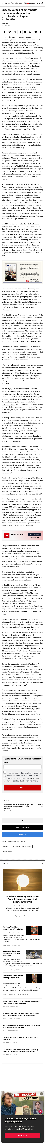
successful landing (9, 404)
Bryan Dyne (5, 23)
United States (7, 851)
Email (5, 763)
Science (5, 846)
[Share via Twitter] (9, 32)
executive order (30, 551)
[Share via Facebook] (4, 32)
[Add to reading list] (40, 32)
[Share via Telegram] (19, 32)
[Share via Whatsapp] (14, 32)
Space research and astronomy (22, 846)
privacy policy (35, 778)
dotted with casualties (10, 229)
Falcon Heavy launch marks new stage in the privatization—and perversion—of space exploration (18, 807)
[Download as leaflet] (30, 32)
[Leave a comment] (35, 32)
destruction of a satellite (27, 407)
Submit (22, 787)
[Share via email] (25, 32)
